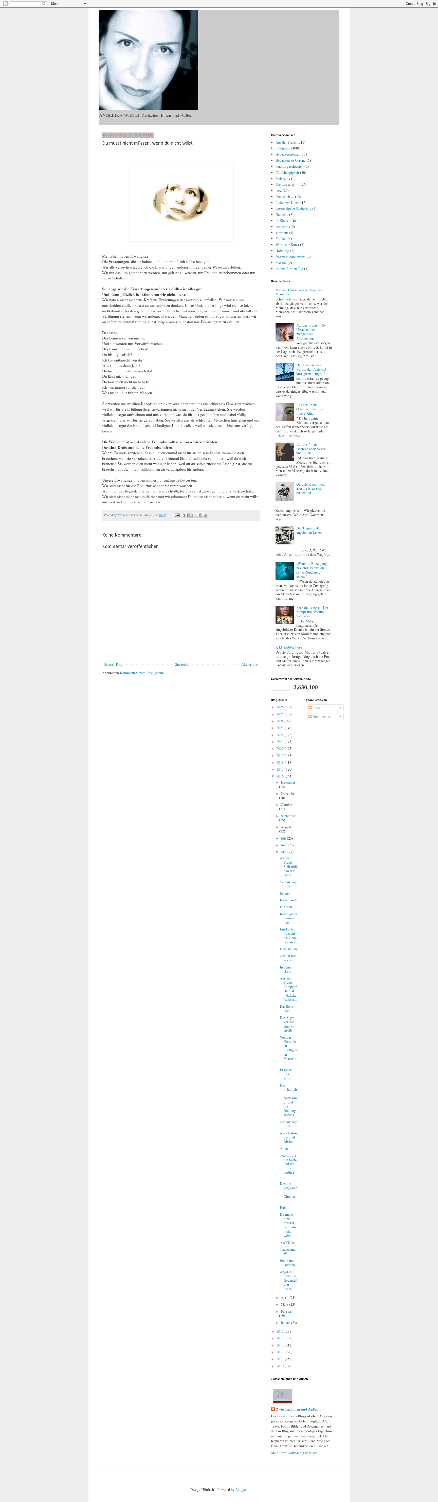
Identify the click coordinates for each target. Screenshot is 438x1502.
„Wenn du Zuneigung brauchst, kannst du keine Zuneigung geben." (311, 570)
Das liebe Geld (286, 1008)
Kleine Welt (288, 900)
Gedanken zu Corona (290, 160)
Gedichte (282, 214)
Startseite (181, 664)
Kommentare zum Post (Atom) (142, 672)
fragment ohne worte (290, 256)
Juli (284, 838)
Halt (283, 1207)
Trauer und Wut (288, 1251)
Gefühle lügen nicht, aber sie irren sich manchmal (311, 488)
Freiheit (281, 238)
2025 (281, 714)
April (285, 1297)
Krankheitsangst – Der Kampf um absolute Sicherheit (312, 612)
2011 (281, 1358)
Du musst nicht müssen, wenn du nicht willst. (288, 1225)
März (285, 1304)
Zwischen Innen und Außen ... (299, 1409)
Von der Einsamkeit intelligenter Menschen (299, 292)
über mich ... (285, 196)
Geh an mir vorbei (288, 957)
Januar (286, 1322)
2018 (281, 762)
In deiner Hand (286, 969)
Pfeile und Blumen (287, 1262)
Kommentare (321, 716)
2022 (281, 734)
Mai (284, 851)
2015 (281, 1331)
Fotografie (283, 148)
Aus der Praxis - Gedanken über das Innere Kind (309, 409)
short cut (282, 232)
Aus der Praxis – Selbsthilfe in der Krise (288, 866)
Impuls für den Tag (289, 268)
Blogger (241, 1489)
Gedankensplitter (288, 154)
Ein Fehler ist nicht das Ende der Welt (288, 935)
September (288, 815)
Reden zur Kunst (287, 202)
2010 (281, 1365)
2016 (281, 776)
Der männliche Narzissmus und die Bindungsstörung (288, 1100)
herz (279, 190)
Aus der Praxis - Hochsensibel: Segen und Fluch (311, 448)
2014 (281, 1338)
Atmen (284, 1148)
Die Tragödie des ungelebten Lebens (309, 530)
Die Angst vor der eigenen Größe (287, 1024)
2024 (281, 720)
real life (281, 262)
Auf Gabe (287, 1242)
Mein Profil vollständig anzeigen (294, 1452)
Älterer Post (250, 664)
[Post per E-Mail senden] (177, 515)
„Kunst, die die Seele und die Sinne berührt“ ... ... (288, 1166)
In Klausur (283, 220)
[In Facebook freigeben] (200, 515)
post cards (283, 226)
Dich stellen (288, 948)
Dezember (288, 782)
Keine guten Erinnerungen (288, 918)
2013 (281, 1345)
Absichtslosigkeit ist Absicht (288, 1137)
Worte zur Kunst (287, 244)
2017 (281, 769)
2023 (281, 727)
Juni (284, 845)
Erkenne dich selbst (286, 1074)
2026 (281, 707)
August (286, 827)
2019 (281, 755)
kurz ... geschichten (289, 166)
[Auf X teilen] (195, 515)
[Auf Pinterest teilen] (205, 515)
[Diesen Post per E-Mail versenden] (186, 515)
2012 (281, 1351)
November (288, 793)
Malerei (281, 178)
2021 (281, 741)
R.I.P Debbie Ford (289, 647)
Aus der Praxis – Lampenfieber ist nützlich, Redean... (288, 989)
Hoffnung (282, 250)
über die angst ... (288, 184)
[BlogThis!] (190, 515)
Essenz (284, 893)
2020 (281, 748)
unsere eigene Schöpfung (293, 208)
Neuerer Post (112, 664)
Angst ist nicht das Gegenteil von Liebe (288, 1280)
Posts (316, 707)
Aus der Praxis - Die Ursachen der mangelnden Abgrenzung (311, 331)
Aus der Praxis (286, 142)
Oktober (287, 804)
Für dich (286, 906)
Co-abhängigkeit (287, 172)
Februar (286, 1311)
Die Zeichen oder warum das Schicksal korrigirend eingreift (311, 369)
